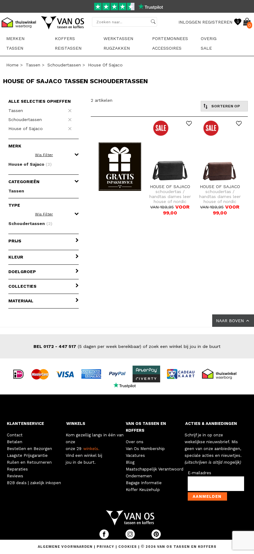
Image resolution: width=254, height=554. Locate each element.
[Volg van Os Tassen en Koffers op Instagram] (131, 537)
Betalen (14, 441)
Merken (15, 38)
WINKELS (75, 423)
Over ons (134, 441)
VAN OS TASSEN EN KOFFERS (146, 427)
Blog (130, 462)
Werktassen (118, 38)
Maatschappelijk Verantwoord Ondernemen (154, 472)
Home (12, 64)
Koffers (65, 38)
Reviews (15, 476)
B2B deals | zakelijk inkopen (34, 482)
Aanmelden (207, 496)
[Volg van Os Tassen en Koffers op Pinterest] (156, 537)
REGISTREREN (217, 22)
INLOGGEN (189, 22)
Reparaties (17, 469)
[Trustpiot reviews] (127, 384)
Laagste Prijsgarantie (27, 455)
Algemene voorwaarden (66, 547)
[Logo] (63, 28)
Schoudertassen (64, 64)
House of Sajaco (105, 64)
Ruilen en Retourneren (29, 462)
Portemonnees (170, 38)
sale (206, 48)
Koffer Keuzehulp (143, 489)
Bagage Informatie (144, 482)
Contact (15, 435)
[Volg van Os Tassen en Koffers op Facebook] (105, 537)
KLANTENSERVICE (25, 423)
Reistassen (68, 48)
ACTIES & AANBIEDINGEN (211, 423)
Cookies (127, 547)
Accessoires (167, 48)
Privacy (106, 547)
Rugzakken (116, 48)
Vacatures (135, 455)
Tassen (14, 48)
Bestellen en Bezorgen (29, 448)
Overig (209, 38)
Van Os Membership (145, 448)
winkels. (91, 448)
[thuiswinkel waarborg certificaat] (222, 373)
